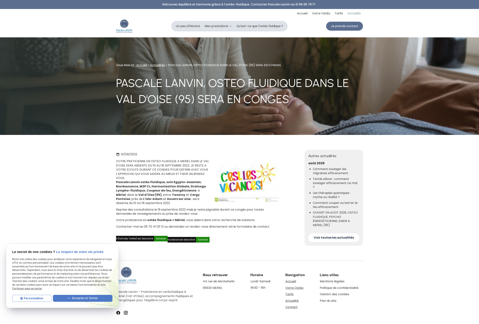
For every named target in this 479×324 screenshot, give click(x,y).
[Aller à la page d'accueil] (124, 26)
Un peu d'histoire (188, 26)
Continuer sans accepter (27, 288)
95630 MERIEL (219, 284)
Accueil (302, 13)
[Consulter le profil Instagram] (125, 313)
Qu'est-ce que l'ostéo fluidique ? (260, 26)
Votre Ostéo (321, 13)
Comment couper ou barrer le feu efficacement (335, 205)
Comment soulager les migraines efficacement (330, 171)
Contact (291, 307)
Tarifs (339, 13)
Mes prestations (216, 26)
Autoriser (161, 238)
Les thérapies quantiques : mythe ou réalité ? (332, 195)
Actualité (354, 13)
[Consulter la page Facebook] (118, 313)
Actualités (157, 65)
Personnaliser (34, 298)
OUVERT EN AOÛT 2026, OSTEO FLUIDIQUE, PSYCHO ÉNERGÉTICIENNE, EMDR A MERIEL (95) (335, 219)
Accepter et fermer (84, 298)
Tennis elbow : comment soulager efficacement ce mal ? (335, 183)
